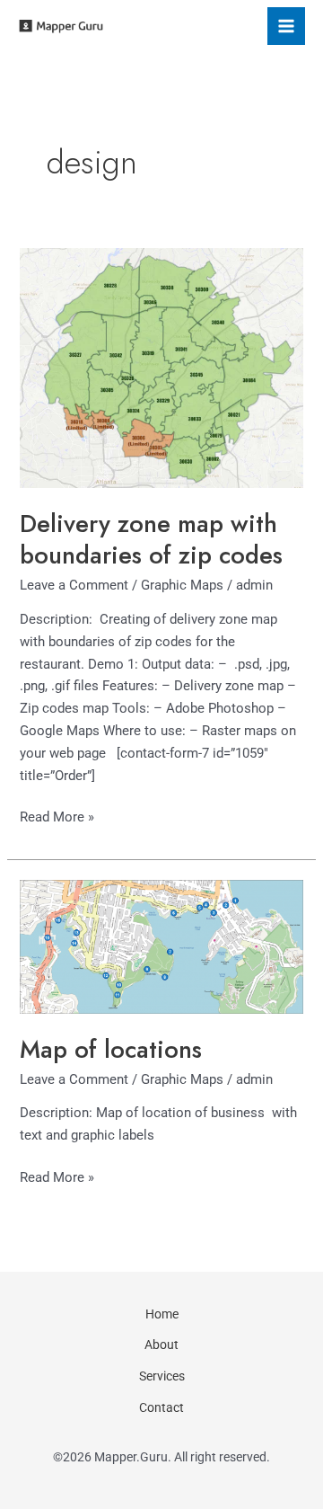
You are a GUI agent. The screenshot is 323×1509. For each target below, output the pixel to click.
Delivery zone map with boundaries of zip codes (151, 539)
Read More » (57, 815)
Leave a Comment (74, 585)
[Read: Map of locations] (161, 945)
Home (162, 1314)
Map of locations (111, 1049)
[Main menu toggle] (286, 26)
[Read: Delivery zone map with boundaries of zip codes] (161, 367)
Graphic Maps (182, 585)
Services (162, 1376)
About (161, 1344)
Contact (161, 1407)
